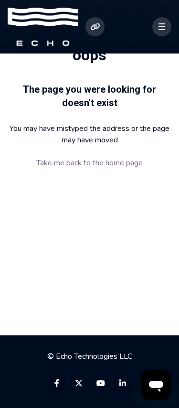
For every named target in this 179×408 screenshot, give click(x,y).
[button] (161, 26)
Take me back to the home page (89, 163)
